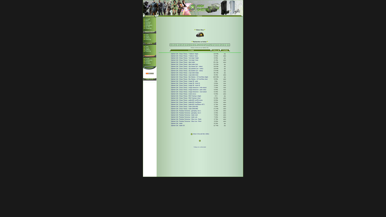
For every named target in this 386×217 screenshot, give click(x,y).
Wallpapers (148, 25)
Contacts (148, 63)
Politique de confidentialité (150, 82)
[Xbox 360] (193, 14)
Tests (146, 35)
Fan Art (147, 26)
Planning (148, 39)
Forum (147, 58)
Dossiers (148, 22)
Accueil (147, 19)
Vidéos (147, 38)
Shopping (148, 28)
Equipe (147, 61)
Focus (147, 36)
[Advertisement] (199, 22)
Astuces (147, 23)
